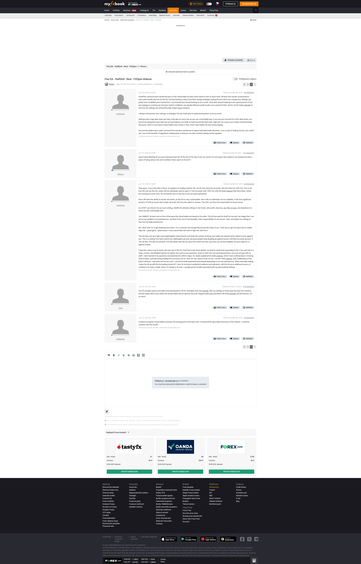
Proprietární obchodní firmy (166, 490)
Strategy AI (144, 10)
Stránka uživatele (235, 60)
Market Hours (164, 15)
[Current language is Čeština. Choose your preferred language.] (217, 3)
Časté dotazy (241, 487)
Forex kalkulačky (109, 518)
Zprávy (183, 10)
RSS (210, 496)
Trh (153, 10)
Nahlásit (249, 143)
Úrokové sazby (108, 493)
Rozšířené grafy (215, 504)
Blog (237, 501)
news (180, 108)
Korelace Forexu (109, 504)
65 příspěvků (249, 93)
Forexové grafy (134, 501)
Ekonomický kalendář (111, 487)
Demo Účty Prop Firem (191, 519)
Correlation (141, 15)
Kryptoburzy (160, 515)
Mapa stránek (134, 538)
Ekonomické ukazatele (111, 524)
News (163, 562)
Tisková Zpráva (188, 504)
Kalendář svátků (109, 496)
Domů (106, 10)
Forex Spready (188, 487)
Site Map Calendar (149, 537)
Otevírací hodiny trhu (110, 490)
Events (163, 559)
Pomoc (239, 490)
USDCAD (144, 562)
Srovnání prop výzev (190, 513)
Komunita (173, 10)
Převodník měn (108, 526)
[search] (257, 10)
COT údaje (106, 513)
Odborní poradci (162, 513)
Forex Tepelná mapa (110, 521)
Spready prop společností (192, 516)
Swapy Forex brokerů (191, 493)
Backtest (129, 10)
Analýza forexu (108, 510)
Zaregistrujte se (249, 4)
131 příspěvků (248, 153)
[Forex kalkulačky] (254, 560)
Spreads (176, 15)
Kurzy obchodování (163, 518)
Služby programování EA (165, 498)
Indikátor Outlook (135, 507)
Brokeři (203, 10)
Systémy (162, 10)
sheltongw (120, 114)
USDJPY (127, 562)
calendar (247, 105)
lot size (233, 208)
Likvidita (106, 515)
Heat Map (153, 15)
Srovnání (186, 522)
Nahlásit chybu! (242, 496)
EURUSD (127, 559)
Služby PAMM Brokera (164, 504)
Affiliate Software (215, 501)
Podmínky (107, 537)
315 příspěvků (248, 287)
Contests (212, 15)
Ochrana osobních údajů (119, 539)
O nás (238, 498)
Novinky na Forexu (110, 507)
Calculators (119, 15)
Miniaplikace (214, 487)
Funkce (212, 490)
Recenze (193, 10)
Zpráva (252, 60)
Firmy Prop (214, 10)
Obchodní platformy (163, 510)
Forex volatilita (108, 501)
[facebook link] (242, 539)
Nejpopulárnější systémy (138, 493)
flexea (144, 66)
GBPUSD (144, 559)
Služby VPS (160, 493)
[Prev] (244, 84)
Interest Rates (188, 15)
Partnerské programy (164, 501)
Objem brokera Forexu (191, 496)
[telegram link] (256, 539)
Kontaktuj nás (241, 493)
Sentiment (130, 15)
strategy (145, 105)
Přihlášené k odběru (247, 79)
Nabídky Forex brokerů (191, 490)
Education (200, 15)
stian (121, 308)
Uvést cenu (221, 143)
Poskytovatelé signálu (164, 496)
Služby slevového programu (166, 507)
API (210, 493)
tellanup (120, 174)
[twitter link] (249, 539)
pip (225, 208)
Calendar (108, 15)
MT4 (211, 294)
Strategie (132, 496)
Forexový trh (107, 498)
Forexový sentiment (136, 504)
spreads (205, 291)
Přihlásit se (230, 4)
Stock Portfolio (215, 498)
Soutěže (132, 498)
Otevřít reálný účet (129, 471)
